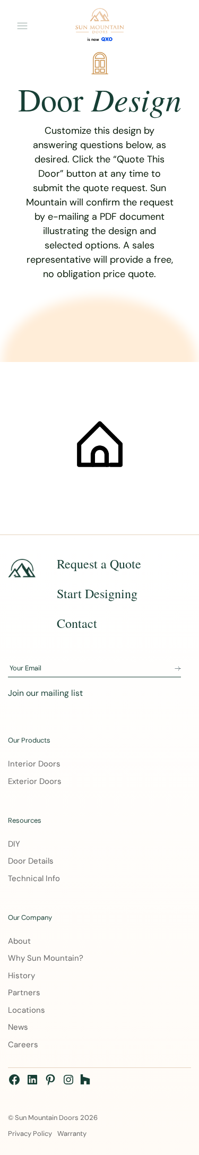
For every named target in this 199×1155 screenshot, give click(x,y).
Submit (178, 669)
